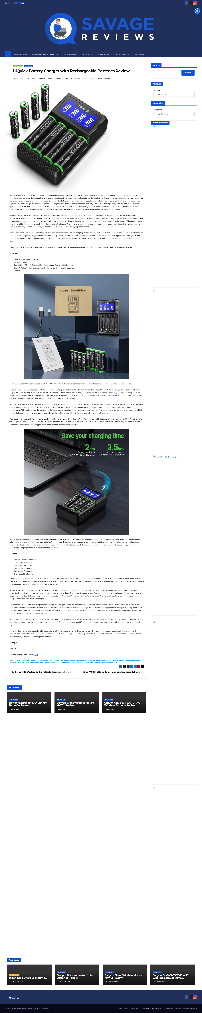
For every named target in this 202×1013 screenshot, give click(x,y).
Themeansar (45, 1008)
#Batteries (42, 78)
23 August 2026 (17, 982)
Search (156, 65)
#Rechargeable (84, 78)
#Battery (50, 78)
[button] (195, 54)
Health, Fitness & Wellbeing (45, 54)
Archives (157, 90)
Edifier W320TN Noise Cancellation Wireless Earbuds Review (111, 672)
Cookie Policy (134, 1008)
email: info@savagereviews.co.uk (186, 1008)
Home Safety (104, 54)
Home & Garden (70, 54)
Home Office (88, 54)
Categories (157, 110)
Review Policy (156, 1008)
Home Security (122, 54)
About (126, 1008)
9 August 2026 (64, 982)
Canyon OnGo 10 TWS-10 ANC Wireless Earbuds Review (122, 704)
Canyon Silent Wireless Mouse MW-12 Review (75, 704)
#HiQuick (73, 78)
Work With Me (168, 1008)
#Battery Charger (61, 78)
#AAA (34, 78)
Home (120, 1008)
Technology (140, 54)
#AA (29, 78)
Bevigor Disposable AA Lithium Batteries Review (28, 704)
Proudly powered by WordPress (16, 1008)
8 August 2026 (112, 982)
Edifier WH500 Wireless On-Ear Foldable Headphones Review (41, 672)
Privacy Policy (145, 1008)
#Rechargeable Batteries (100, 78)
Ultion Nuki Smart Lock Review (28, 977)
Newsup (35, 1008)
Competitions (20, 54)
